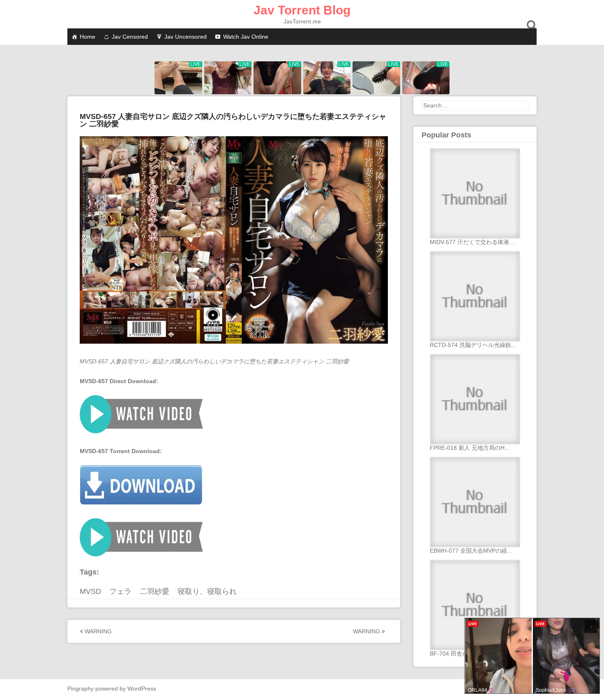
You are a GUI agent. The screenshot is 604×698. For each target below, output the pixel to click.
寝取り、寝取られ (207, 591)
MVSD (90, 591)
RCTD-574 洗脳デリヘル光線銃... (473, 345)
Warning (97, 631)
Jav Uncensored (185, 36)
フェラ (120, 591)
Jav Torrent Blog (302, 10)
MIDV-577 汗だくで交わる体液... (472, 242)
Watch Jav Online (245, 36)
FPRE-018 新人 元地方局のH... (469, 447)
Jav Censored (130, 36)
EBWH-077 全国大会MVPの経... (471, 550)
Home (87, 36)
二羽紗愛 (154, 591)
